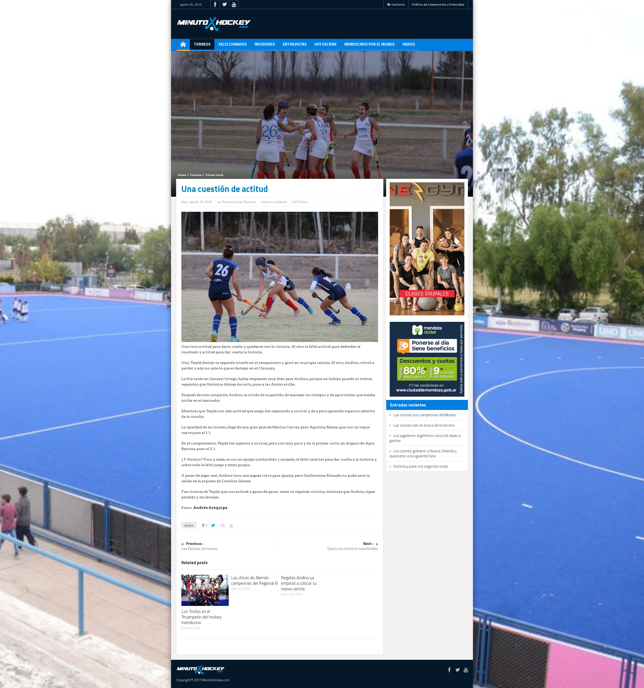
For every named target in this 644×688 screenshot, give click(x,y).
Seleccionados (232, 44)
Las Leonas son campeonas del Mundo (424, 415)
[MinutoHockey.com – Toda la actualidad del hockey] (214, 24)
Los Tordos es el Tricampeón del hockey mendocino (201, 617)
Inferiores (265, 44)
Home (182, 175)
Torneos (202, 44)
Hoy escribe (325, 44)
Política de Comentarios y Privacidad (438, 4)
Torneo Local (214, 175)
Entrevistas (295, 44)
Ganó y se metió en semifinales (352, 546)
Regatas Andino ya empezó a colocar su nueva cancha (299, 583)
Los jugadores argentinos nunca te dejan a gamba (425, 438)
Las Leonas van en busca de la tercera (423, 425)
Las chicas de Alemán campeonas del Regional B (254, 580)
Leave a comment (274, 202)
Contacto (398, 4)
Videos (409, 44)
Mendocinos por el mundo (369, 44)
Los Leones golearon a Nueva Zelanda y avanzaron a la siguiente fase (423, 453)
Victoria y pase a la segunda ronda (420, 466)
